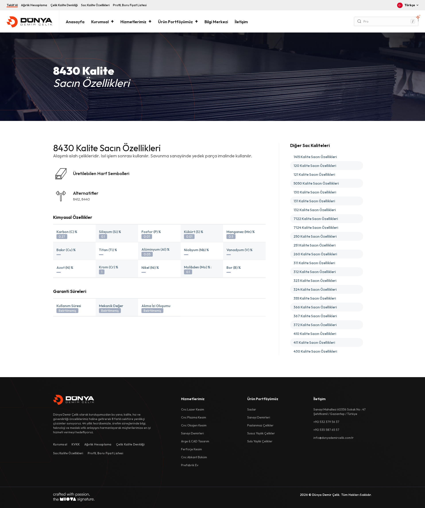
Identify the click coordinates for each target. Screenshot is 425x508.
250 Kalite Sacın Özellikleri (315, 236)
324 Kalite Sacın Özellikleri (315, 289)
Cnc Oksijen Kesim (194, 425)
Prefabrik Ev (189, 465)
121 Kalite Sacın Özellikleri (314, 174)
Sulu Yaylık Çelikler (259, 441)
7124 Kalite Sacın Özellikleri (316, 227)
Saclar (251, 409)
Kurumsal (100, 21)
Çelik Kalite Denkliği (64, 5)
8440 (85, 199)
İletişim (241, 21)
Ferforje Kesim (191, 449)
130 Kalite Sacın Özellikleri (315, 192)
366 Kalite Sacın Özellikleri (315, 307)
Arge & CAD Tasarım (195, 441)
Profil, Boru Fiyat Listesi (130, 5)
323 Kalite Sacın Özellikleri (315, 280)
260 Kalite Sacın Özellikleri (315, 254)
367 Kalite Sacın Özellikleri (315, 316)
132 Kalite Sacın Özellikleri (315, 210)
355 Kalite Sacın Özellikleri (315, 298)
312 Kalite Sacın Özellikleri (315, 271)
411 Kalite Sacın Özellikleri (314, 342)
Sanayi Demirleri (192, 433)
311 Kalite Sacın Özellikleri (314, 263)
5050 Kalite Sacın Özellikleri (316, 183)
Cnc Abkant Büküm (194, 457)
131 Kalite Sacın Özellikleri (314, 201)
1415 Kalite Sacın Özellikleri (315, 157)
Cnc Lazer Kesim (192, 409)
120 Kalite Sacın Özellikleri (315, 165)
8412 (76, 199)
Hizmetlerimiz (133, 21)
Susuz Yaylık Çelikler (261, 433)
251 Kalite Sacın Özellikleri (315, 245)
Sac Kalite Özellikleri (95, 5)
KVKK (75, 444)
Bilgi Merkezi (216, 21)
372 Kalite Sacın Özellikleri (315, 325)
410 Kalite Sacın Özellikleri (315, 333)
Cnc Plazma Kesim (193, 417)
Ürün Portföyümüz (175, 21)
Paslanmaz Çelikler (260, 425)
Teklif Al (12, 5)
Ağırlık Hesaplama (34, 5)
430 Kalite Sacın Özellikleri (315, 351)
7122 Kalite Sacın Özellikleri (316, 218)
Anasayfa (75, 21)
